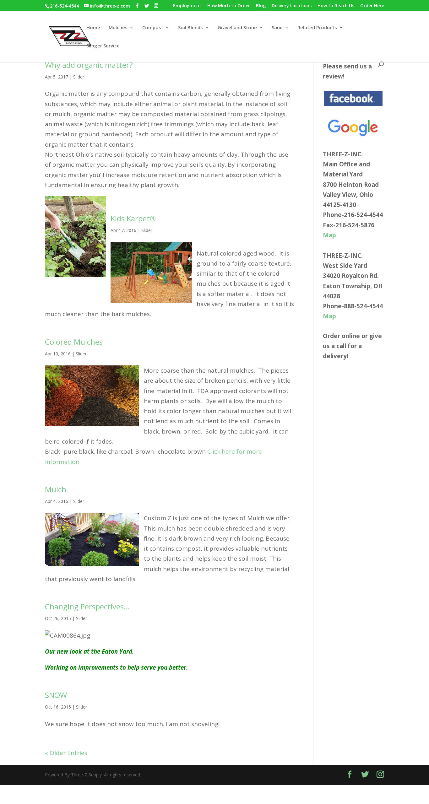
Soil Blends (190, 27)
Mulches (118, 27)
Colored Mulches (74, 342)
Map (329, 235)
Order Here (372, 5)
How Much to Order (228, 5)
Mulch (55, 489)
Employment (187, 5)
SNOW (56, 695)
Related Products (317, 27)
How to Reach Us (336, 5)
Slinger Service (103, 46)
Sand (277, 27)
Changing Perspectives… (87, 606)
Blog (261, 5)
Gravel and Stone (237, 27)
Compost (152, 27)
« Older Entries (66, 753)
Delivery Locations (292, 5)
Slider (78, 77)
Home (93, 27)
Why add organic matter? (89, 65)
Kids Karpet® (133, 218)
